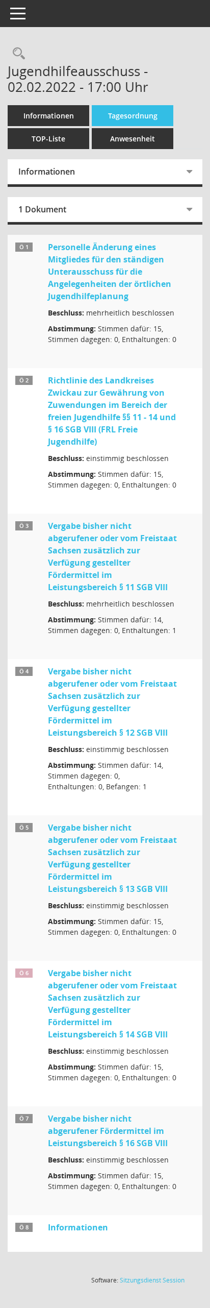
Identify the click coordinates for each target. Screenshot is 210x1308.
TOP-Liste (48, 138)
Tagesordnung (133, 115)
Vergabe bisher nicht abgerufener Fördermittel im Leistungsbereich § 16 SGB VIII (108, 1131)
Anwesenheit (132, 138)
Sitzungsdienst (152, 1280)
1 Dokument (42, 209)
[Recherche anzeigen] (16, 53)
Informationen (48, 115)
